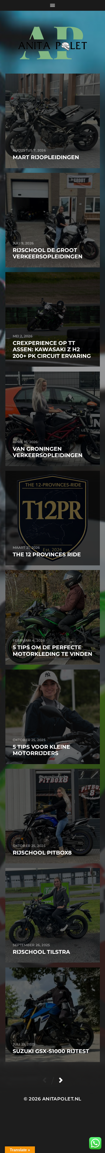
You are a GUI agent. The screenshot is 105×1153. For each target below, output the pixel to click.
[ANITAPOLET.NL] (52, 42)
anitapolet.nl (61, 1099)
